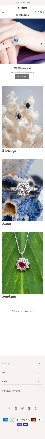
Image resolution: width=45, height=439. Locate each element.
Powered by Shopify (29, 430)
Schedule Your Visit (22, 2)
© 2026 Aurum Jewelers (16, 430)
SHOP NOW (21, 76)
